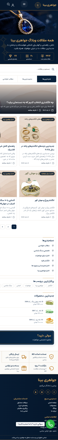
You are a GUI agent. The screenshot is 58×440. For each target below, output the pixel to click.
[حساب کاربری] (13, 5)
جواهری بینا (39, 285)
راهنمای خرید (23, 405)
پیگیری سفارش (22, 408)
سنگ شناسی (8, 285)
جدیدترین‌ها (47, 79)
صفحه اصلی (52, 402)
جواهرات (28, 285)
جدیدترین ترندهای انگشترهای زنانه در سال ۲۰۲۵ (37, 147)
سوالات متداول (22, 402)
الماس (18, 285)
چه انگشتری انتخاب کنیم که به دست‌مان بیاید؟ (30, 102)
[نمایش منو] (24, 4)
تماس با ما (24, 411)
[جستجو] (7, 4)
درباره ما (53, 411)
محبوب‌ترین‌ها (27, 79)
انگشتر (50, 285)
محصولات (53, 405)
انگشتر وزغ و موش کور (44, 200)
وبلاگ (54, 408)
